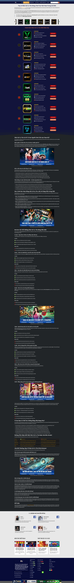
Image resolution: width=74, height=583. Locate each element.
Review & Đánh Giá (43, 2)
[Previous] (14, 548)
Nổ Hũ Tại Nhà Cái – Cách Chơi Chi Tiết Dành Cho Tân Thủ (53, 549)
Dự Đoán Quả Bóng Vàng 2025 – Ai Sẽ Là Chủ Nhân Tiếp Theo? (31, 549)
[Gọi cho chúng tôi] (50, 570)
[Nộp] (58, 2)
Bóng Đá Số (32, 2)
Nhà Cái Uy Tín (26, 2)
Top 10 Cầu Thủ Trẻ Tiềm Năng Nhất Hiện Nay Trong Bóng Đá (19, 549)
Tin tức (48, 2)
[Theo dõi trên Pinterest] (51, 570)
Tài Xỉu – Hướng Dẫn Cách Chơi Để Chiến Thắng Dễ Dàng (42, 549)
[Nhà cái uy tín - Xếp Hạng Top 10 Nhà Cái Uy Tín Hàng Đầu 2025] (17, 2)
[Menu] (22, 2)
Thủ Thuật (37, 2)
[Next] (36, 548)
